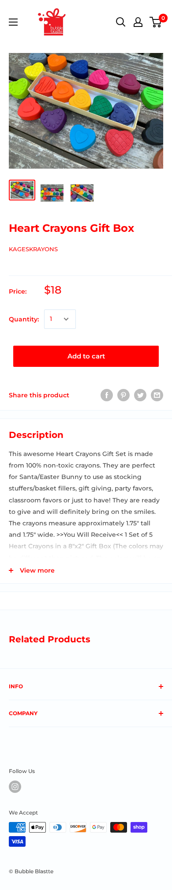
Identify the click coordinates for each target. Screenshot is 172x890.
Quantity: (24, 319)
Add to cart (86, 356)
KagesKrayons (33, 249)
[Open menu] (13, 22)
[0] (155, 22)
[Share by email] (157, 395)
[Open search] (121, 22)
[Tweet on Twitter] (140, 395)
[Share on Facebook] (107, 395)
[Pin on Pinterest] (123, 395)
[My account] (138, 22)
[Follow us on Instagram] (15, 787)
